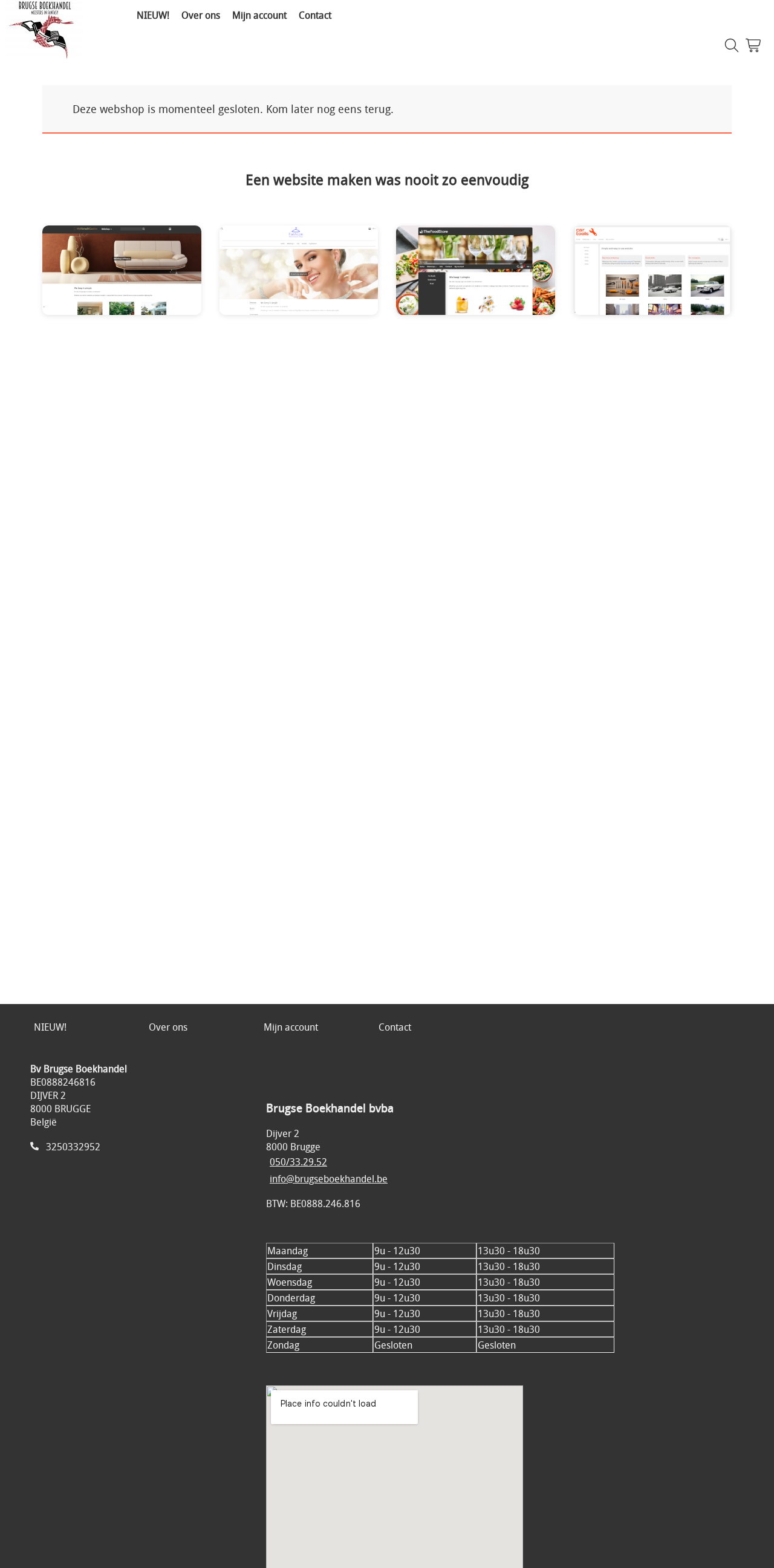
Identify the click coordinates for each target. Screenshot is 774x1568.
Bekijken (89, 279)
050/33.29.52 (298, 1161)
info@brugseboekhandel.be (329, 1178)
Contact (315, 15)
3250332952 (73, 1146)
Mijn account (259, 15)
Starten (156, 279)
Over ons (200, 15)
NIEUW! (153, 15)
